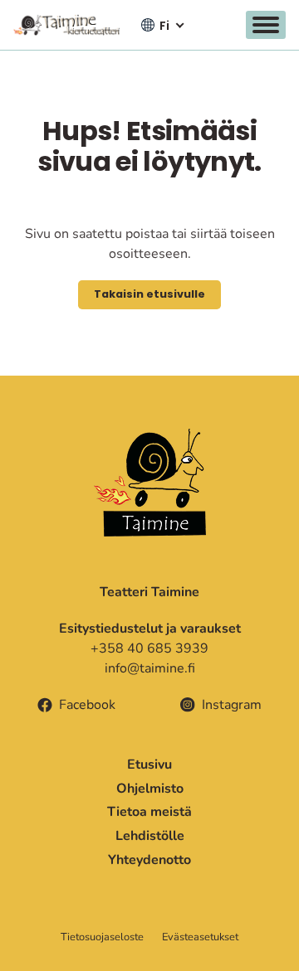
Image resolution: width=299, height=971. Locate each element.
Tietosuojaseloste (102, 937)
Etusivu (149, 764)
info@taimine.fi (150, 668)
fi (164, 25)
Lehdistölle (149, 836)
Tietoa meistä (149, 812)
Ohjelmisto (150, 788)
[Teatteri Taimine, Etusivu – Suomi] (66, 24)
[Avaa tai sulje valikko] (266, 25)
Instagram (232, 705)
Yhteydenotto (149, 860)
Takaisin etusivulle (149, 294)
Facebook (87, 705)
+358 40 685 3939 (149, 648)
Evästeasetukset (200, 937)
